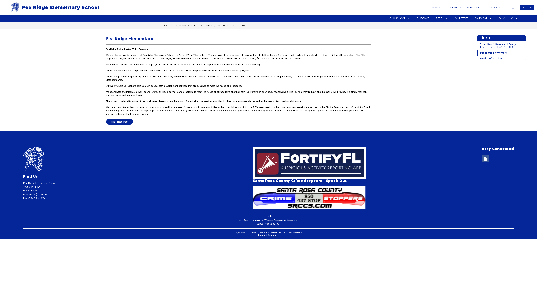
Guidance (423, 18)
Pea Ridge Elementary (231, 25)
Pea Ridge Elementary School (181, 25)
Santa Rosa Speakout (269, 223)
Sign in (526, 7)
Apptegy (275, 235)
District (434, 7)
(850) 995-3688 (36, 198)
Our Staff (461, 18)
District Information (491, 58)
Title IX (268, 216)
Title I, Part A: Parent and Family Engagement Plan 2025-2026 (498, 45)
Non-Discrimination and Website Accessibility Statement (268, 220)
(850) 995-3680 (39, 194)
